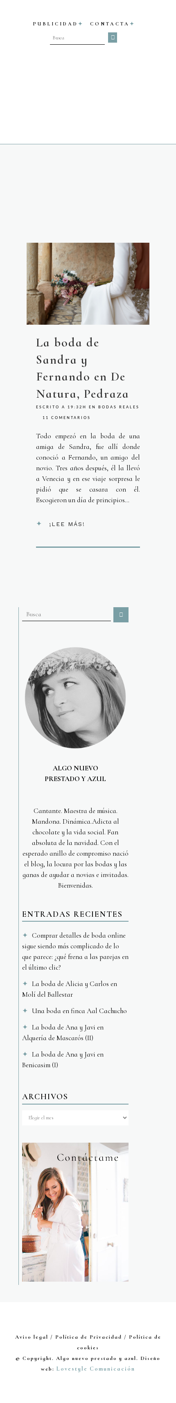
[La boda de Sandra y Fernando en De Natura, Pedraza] (88, 284)
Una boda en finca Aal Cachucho (79, 1011)
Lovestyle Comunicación (95, 1368)
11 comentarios (67, 418)
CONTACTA (110, 24)
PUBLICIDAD (55, 24)
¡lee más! (67, 524)
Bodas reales (119, 407)
